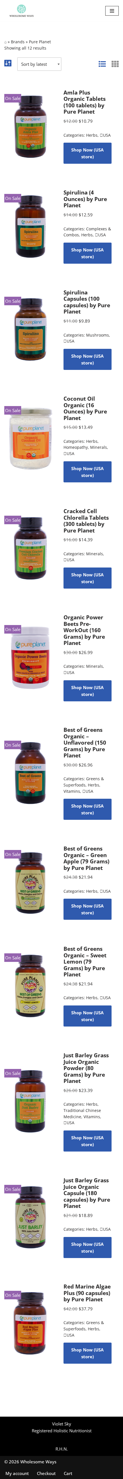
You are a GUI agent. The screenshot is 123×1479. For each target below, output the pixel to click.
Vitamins (72, 791)
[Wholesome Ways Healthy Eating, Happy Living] (21, 11)
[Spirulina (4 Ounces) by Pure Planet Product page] (30, 226)
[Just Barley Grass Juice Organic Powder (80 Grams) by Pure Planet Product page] (30, 1101)
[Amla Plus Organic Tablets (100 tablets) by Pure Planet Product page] (30, 126)
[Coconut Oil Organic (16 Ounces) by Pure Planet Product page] (30, 439)
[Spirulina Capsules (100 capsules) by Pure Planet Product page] (30, 329)
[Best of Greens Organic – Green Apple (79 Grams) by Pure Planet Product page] (30, 882)
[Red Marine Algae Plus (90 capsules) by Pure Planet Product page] (30, 1324)
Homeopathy (76, 447)
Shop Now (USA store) (87, 153)
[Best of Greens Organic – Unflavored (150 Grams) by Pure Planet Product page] (30, 773)
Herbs (92, 135)
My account (17, 1473)
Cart (68, 1473)
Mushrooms (97, 335)
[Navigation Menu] (112, 11)
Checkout (46, 1473)
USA (105, 135)
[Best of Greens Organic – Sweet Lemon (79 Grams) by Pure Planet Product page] (30, 986)
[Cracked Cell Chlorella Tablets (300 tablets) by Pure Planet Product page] (30, 548)
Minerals (98, 447)
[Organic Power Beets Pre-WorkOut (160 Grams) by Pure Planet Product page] (30, 657)
